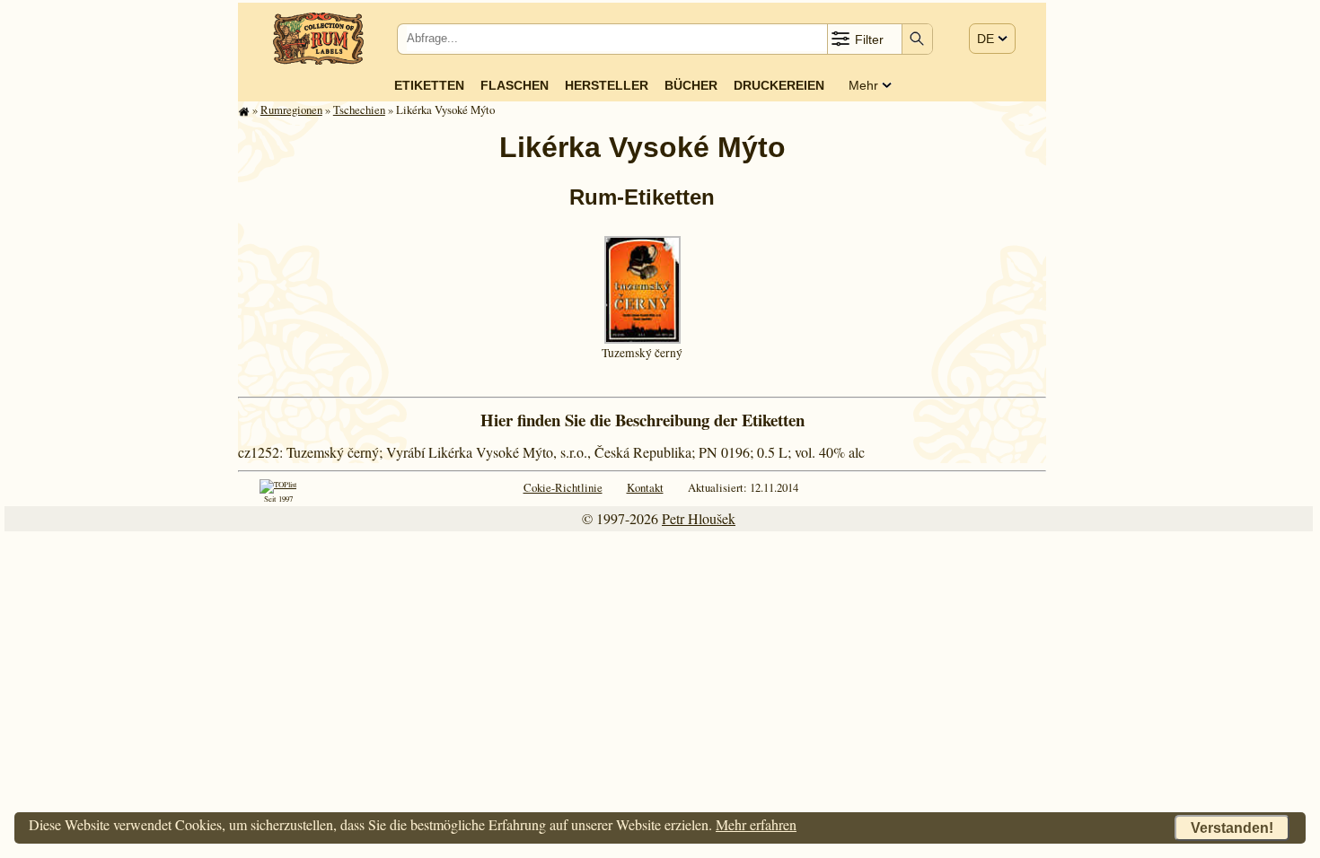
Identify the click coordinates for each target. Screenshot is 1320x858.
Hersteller (606, 85)
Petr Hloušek (698, 518)
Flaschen (514, 85)
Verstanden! (1232, 828)
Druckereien (779, 85)
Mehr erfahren (756, 824)
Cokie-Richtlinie (563, 487)
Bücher (690, 85)
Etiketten (429, 85)
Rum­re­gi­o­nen (291, 109)
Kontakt (645, 487)
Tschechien (359, 109)
